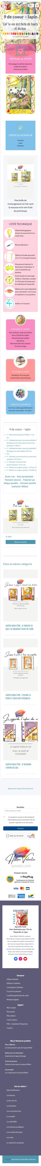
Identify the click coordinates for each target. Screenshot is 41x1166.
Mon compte (11, 1008)
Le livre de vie (12, 1101)
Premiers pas (17, 5)
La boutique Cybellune (15, 987)
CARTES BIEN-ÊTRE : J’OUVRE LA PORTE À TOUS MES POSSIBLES (18, 696)
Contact (10, 1028)
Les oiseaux (11, 1095)
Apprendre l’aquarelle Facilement (23, 1159)
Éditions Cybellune (13, 983)
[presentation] (20, 595)
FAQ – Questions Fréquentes (17, 1024)
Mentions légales (13, 999)
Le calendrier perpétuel (15, 1143)
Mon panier (11, 1012)
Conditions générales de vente (18, 995)
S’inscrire (20, 828)
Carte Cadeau (12, 1020)
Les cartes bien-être (14, 1111)
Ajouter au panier (20, 542)
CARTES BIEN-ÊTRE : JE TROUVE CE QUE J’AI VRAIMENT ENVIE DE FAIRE (20, 627)
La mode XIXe (12, 1122)
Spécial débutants (13, 1090)
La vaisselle (11, 1116)
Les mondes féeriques (14, 1132)
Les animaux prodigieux (15, 1127)
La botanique (11, 1106)
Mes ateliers (11, 1016)
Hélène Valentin (12, 979)
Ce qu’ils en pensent (14, 991)
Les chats (10, 1137)
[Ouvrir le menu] (37, 5)
